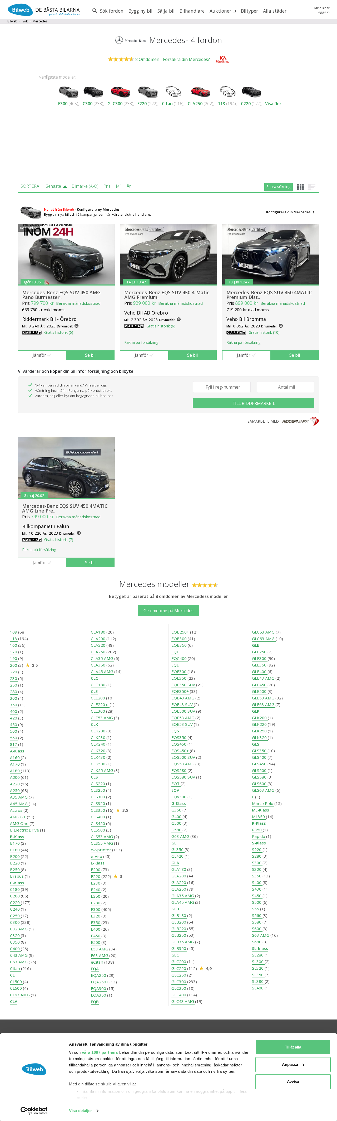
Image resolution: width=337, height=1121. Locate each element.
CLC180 (98, 684)
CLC (94, 678)
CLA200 (98, 638)
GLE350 (259, 665)
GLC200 (179, 961)
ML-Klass (260, 810)
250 (14, 685)
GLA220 (179, 882)
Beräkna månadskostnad (78, 303)
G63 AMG (180, 836)
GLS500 (259, 770)
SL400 (258, 987)
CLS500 (98, 830)
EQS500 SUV (183, 757)
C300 (87, 104)
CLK (94, 724)
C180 (15, 889)
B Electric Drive (25, 830)
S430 (257, 889)
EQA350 (99, 995)
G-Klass (178, 803)
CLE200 (98, 697)
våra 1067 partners (100, 1052)
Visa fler (273, 104)
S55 (256, 908)
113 (221, 104)
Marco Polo (263, 803)
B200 (15, 856)
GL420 (178, 856)
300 (14, 698)
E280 (96, 902)
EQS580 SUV (183, 777)
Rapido (259, 836)
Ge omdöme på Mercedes (168, 610)
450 (14, 724)
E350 (96, 922)
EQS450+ (180, 750)
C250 (15, 915)
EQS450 (179, 744)
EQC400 (179, 658)
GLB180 (179, 915)
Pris (107, 186)
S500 (257, 902)
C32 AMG (19, 928)
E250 (96, 896)
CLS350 (98, 810)
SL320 (258, 968)
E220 (142, 104)
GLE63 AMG (263, 704)
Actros (16, 810)
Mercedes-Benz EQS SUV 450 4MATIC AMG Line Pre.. (65, 508)
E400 (96, 929)
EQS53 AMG (183, 763)
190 (14, 658)
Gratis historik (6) (58, 332)
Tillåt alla (293, 1047)
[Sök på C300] (93, 91)
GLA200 (179, 875)
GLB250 (179, 935)
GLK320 (260, 737)
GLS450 (259, 763)
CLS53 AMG (102, 836)
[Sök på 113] (227, 91)
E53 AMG (100, 948)
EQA (95, 968)
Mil (118, 186)
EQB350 (179, 645)
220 (14, 671)
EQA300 (99, 988)
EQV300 (179, 796)
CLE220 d (100, 704)
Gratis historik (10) (264, 332)
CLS (94, 777)
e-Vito (97, 856)
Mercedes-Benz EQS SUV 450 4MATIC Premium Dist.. (269, 294)
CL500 (16, 981)
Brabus (17, 876)
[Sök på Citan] (173, 91)
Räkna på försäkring (141, 342)
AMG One (19, 823)
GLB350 (179, 948)
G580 (176, 829)
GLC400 (179, 994)
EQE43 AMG (183, 697)
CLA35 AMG (102, 658)
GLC (175, 955)
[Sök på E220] (148, 91)
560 (14, 737)
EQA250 (99, 975)
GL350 (178, 849)
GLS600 (259, 783)
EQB (95, 1001)
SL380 (258, 981)
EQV (175, 790)
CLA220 (98, 645)
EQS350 (179, 737)
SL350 (258, 974)
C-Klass (17, 882)
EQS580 (179, 770)
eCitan (97, 962)
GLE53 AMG (263, 697)
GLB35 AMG (183, 941)
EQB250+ (180, 632)
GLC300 (114, 104)
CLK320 (98, 750)
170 (14, 651)
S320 (257, 869)
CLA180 (98, 632)
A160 (15, 757)
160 (14, 645)
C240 (15, 909)
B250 (15, 869)
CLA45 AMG (102, 671)
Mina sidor (322, 8)
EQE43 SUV (182, 704)
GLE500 (259, 691)
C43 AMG (19, 955)
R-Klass (259, 823)
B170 (15, 843)
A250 (15, 790)
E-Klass (98, 863)
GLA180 (179, 869)
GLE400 (259, 671)
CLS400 (98, 816)
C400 (15, 948)
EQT (176, 783)
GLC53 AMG (264, 632)
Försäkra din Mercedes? (186, 59)
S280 (257, 856)
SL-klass (260, 948)
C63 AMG (19, 961)
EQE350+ (180, 691)
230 (14, 678)
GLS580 (259, 777)
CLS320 (98, 803)
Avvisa (293, 1081)
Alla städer (274, 11)
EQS (175, 730)
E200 (96, 869)
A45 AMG (19, 803)
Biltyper (249, 11)
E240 (96, 889)
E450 (96, 935)
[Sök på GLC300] (121, 91)
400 (14, 711)
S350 (257, 875)
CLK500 (98, 763)
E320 (96, 916)
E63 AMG (100, 955)
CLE (94, 691)
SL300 (258, 961)
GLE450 (259, 684)
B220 (15, 863)
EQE (175, 665)
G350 (176, 810)
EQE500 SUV (183, 711)
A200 (15, 777)
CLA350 (98, 665)
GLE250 (259, 651)
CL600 (16, 988)
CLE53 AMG (102, 717)
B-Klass (17, 836)
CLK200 (98, 730)
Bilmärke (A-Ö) (85, 186)
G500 (176, 823)
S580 (257, 922)
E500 (96, 942)
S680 (257, 941)
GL (173, 842)
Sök (25, 21)
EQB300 (179, 638)
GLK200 (260, 717)
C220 (246, 104)
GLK (255, 711)
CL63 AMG (20, 994)
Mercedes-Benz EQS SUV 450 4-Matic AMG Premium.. (166, 294)
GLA (175, 862)
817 (14, 744)
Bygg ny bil (140, 11)
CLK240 (98, 744)
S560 (257, 915)
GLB (175, 908)
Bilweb (12, 21)
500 (14, 731)
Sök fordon (111, 11)
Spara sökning (278, 186)
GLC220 (179, 968)
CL (12, 975)
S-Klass (259, 842)
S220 (257, 849)
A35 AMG (19, 797)
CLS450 (98, 823)
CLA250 (195, 104)
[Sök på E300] (68, 91)
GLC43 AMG (183, 1001)
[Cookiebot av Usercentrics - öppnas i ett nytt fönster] (34, 1111)
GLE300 (259, 658)
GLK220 (260, 724)
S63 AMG (261, 935)
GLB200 (179, 922)
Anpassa (290, 1064)
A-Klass (17, 750)
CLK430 (98, 757)
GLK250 (260, 730)
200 (14, 665)
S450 (257, 895)
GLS (255, 744)
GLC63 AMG (264, 638)
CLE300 (98, 711)
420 (14, 718)
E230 (96, 883)
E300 (62, 104)
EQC (175, 651)
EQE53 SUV (182, 724)
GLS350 (259, 750)
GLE (255, 645)
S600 (257, 928)
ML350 (259, 816)
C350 (15, 942)
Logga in (323, 12)
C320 (15, 935)
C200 (15, 895)
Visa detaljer (80, 1110)
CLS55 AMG (102, 843)
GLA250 (179, 889)
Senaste (53, 186)
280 (14, 691)
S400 (257, 882)
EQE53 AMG (183, 717)
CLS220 (98, 783)
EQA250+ (100, 981)
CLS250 (98, 790)
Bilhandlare (192, 11)
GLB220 (179, 928)
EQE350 (179, 678)
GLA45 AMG (183, 902)
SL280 (258, 955)
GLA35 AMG (183, 895)
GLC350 (179, 988)
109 (14, 632)
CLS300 (98, 796)
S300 (257, 862)
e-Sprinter (101, 849)
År (129, 186)
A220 (15, 783)
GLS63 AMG (263, 790)
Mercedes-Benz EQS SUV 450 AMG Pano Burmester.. (61, 294)
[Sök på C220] (251, 91)
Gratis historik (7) (58, 539)
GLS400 (259, 757)
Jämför (39, 355)
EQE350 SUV (183, 684)
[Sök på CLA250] (201, 91)
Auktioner (221, 11)
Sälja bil (166, 11)
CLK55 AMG (102, 770)
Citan (167, 104)
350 (14, 704)
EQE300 (179, 671)
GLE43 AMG (263, 678)
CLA (13, 1001)
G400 (176, 816)
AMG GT (18, 816)
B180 (15, 849)
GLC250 (179, 975)
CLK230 (98, 737)
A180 (15, 770)
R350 (257, 829)
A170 (15, 764)
